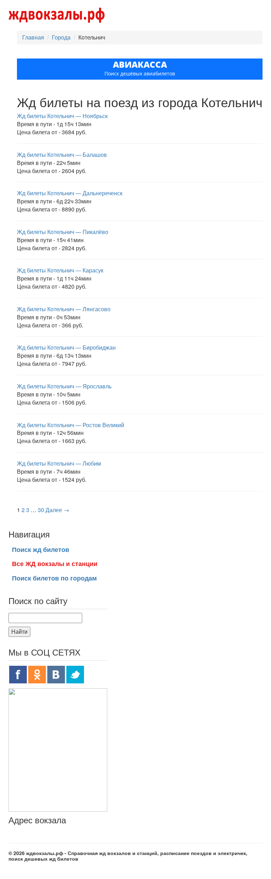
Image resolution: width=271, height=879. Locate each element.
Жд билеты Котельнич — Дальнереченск (69, 193)
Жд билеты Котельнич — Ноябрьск (62, 116)
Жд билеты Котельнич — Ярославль (64, 386)
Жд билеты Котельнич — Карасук (60, 270)
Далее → (57, 510)
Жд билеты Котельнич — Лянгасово (63, 309)
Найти (19, 631)
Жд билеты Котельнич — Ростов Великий (70, 425)
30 (41, 510)
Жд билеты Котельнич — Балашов (62, 154)
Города (61, 37)
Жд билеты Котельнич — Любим (59, 463)
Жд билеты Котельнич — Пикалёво (62, 232)
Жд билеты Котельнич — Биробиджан (66, 347)
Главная (33, 37)
